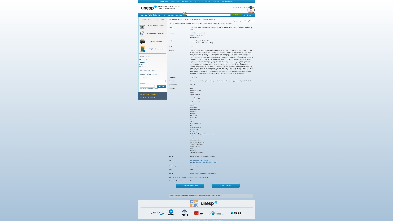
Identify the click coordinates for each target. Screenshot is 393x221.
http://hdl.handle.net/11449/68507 (199, 160)
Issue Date (144, 60)
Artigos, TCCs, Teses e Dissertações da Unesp (203, 19)
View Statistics (225, 186)
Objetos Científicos (183, 19)
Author (142, 62)
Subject (143, 67)
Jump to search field (187, 1)
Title (141, 64)
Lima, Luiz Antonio (195, 37)
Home (164, 15)
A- (199, 1)
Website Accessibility (227, 1)
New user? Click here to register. (148, 74)
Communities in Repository (153, 19)
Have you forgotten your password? (149, 88)
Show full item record (190, 186)
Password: (142, 83)
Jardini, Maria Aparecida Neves (198, 33)
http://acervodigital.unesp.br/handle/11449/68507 (203, 162)
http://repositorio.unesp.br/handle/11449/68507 (203, 173)
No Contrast (216, 1)
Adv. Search (247, 15)
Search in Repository (175, 15)
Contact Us (236, 7)
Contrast (208, 1)
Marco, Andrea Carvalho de (197, 35)
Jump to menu (175, 1)
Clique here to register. (147, 97)
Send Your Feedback (245, 7)
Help (253, 7)
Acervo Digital (173, 19)
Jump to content (164, 1)
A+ (195, 1)
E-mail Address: (143, 78)
